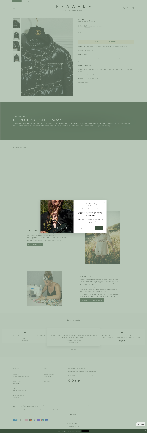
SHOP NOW (85, 431)
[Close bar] (146, 430)
